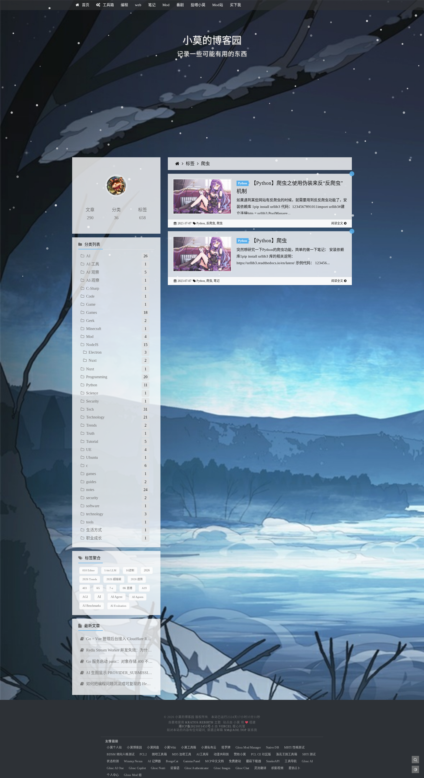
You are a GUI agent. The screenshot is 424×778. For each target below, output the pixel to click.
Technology (95, 417)
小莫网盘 (153, 747)
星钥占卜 (295, 768)
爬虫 (205, 163)
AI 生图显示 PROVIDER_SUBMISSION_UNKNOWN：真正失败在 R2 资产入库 (118, 673)
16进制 (130, 570)
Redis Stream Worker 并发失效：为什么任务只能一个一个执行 (118, 650)
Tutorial (92, 441)
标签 (191, 163)
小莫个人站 (114, 747)
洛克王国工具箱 (286, 754)
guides (91, 482)
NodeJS (92, 345)
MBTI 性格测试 (294, 747)
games (91, 474)
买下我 (235, 5)
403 (84, 588)
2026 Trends (89, 579)
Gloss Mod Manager (248, 747)
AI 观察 (92, 272)
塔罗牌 (225, 747)
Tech (90, 409)
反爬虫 (210, 223)
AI (88, 256)
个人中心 (113, 775)
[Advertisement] (212, 115)
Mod (166, 5)
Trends (91, 425)
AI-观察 (92, 280)
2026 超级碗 (113, 579)
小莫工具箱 (188, 747)
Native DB (272, 747)
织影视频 (277, 768)
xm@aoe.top (235, 730)
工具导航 (291, 761)
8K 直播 (127, 588)
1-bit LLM (110, 570)
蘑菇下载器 (253, 761)
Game (90, 304)
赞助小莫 (240, 754)
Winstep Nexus (133, 761)
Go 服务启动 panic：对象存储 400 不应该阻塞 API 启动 (118, 661)
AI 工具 (92, 264)
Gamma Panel (191, 761)
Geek (90, 320)
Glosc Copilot (137, 768)
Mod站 (217, 5)
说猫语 (174, 768)
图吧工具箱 (159, 754)
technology (94, 514)
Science (92, 393)
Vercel (225, 726)
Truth (90, 433)
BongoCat (172, 761)
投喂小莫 (198, 5)
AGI (85, 597)
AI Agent (116, 597)
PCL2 (143, 754)
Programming (96, 377)
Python (91, 385)
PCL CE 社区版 (261, 754)
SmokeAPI (273, 761)
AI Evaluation (118, 605)
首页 (85, 5)
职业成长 (94, 538)
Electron (95, 352)
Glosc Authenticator (197, 768)
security (92, 498)
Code (90, 296)
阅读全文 (337, 223)
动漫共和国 (221, 754)
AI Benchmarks (91, 605)
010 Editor (88, 570)
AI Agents (137, 596)
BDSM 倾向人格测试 (120, 754)
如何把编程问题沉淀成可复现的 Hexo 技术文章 (118, 684)
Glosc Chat (242, 768)
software (92, 506)
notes (90, 490)
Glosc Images (222, 768)
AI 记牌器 (154, 761)
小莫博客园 (134, 747)
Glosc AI (307, 761)
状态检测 (113, 761)
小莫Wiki (170, 747)
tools (89, 522)
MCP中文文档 (214, 761)
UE (89, 449)
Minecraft (93, 329)
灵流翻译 (260, 768)
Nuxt (92, 360)
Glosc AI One (115, 768)
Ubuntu (92, 457)
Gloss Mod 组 (133, 775)
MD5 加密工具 (181, 754)
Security (92, 401)
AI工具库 (202, 754)
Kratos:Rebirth (199, 722)
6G (98, 588)
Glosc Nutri (158, 768)
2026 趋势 (137, 579)
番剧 (180, 5)
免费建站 (235, 761)
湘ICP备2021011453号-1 (196, 726)
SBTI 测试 (309, 754)
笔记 (152, 5)
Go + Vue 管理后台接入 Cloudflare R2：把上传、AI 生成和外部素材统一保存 (118, 639)
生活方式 (94, 530)
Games (91, 312)
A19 (144, 588)
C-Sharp (92, 288)
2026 (147, 570)
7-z (111, 588)
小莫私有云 (208, 747)
